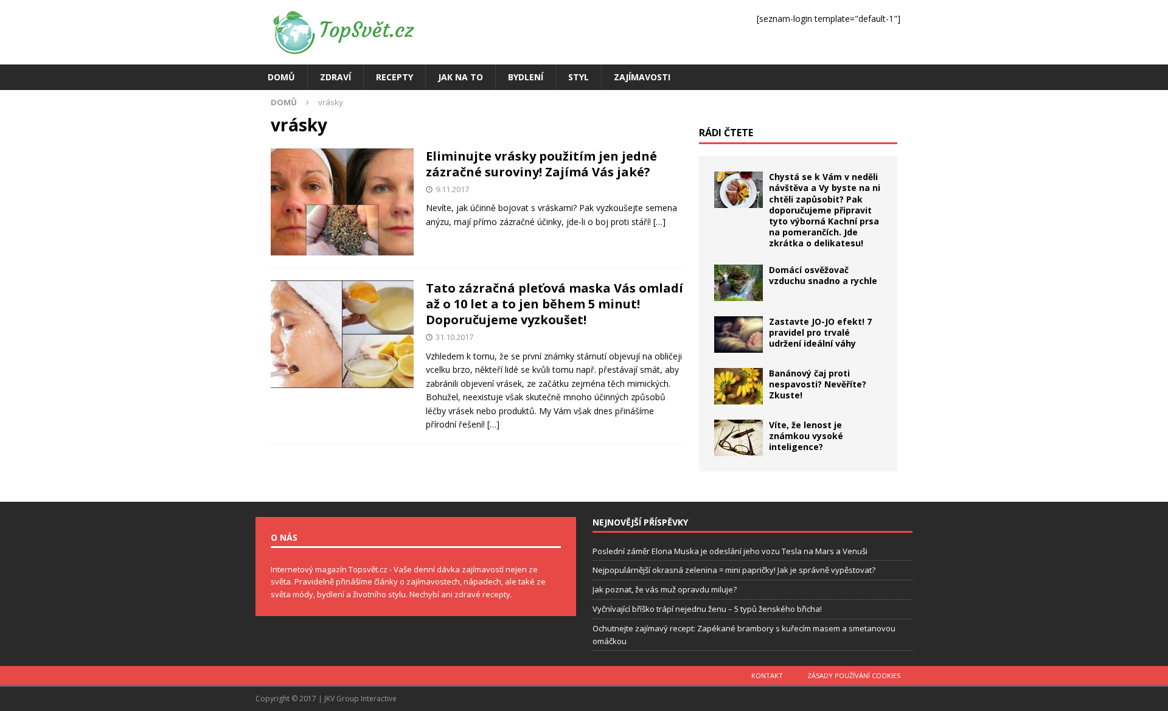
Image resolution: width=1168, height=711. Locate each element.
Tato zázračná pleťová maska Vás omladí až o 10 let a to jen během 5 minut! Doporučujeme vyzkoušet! (554, 304)
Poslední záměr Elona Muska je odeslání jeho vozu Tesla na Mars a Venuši (730, 551)
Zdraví (335, 77)
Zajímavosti (642, 77)
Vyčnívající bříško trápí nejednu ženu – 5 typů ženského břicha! (707, 608)
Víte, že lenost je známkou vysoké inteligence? (806, 436)
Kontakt (767, 675)
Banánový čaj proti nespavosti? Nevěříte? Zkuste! (817, 384)
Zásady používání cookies (853, 675)
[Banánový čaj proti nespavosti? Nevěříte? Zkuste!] (738, 386)
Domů (281, 77)
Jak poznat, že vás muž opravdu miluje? (665, 589)
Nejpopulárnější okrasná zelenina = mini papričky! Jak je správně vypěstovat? (734, 569)
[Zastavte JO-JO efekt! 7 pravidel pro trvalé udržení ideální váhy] (738, 334)
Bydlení (525, 77)
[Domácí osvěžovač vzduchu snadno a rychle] (738, 283)
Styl (578, 77)
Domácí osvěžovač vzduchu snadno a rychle (823, 275)
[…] (659, 221)
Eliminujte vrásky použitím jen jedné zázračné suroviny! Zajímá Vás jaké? (541, 164)
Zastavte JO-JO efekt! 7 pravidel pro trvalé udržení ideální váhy (820, 332)
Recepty (394, 77)
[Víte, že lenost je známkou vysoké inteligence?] (738, 438)
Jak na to (460, 77)
